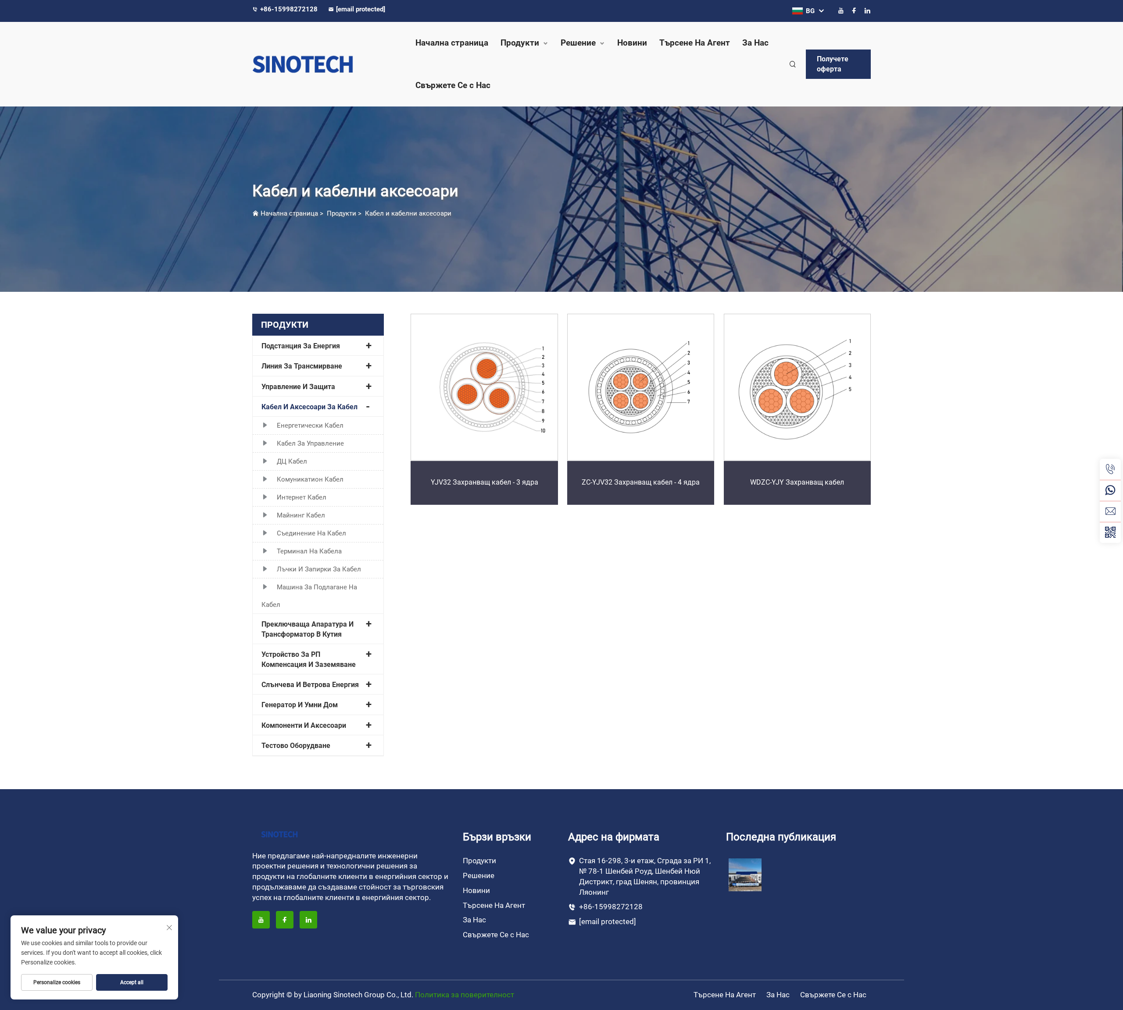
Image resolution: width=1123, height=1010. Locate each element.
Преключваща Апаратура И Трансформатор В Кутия (307, 629)
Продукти (520, 43)
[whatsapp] (1110, 490)
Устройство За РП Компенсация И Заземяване (308, 659)
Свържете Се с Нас (452, 85)
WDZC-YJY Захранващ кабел (797, 482)
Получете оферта (832, 64)
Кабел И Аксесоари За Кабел (309, 407)
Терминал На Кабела (309, 551)
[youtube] (840, 11)
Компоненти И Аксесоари (303, 725)
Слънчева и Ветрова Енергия (310, 684)
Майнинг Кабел (301, 515)
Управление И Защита (298, 387)
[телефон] (1110, 469)
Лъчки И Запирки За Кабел (319, 569)
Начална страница (451, 43)
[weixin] (1110, 532)
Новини (632, 43)
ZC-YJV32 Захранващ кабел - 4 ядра (641, 482)
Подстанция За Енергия (300, 346)
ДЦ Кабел (292, 461)
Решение (578, 43)
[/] (279, 833)
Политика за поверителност (464, 994)
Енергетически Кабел (310, 425)
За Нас (755, 43)
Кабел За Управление (310, 443)
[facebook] (854, 11)
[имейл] (1110, 511)
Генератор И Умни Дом (299, 705)
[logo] (324, 64)
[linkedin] (867, 11)
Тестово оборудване (295, 745)
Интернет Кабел (301, 497)
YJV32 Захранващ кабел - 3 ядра (484, 482)
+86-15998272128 (289, 9)
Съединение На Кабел (311, 533)
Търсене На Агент (694, 43)
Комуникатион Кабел (310, 479)
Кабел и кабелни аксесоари (408, 213)
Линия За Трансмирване (301, 366)
